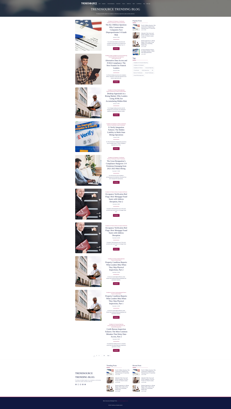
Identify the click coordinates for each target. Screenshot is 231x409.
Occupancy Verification (122, 191)
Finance (116, 191)
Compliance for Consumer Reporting (120, 55)
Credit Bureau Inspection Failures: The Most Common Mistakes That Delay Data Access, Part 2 (116, 333)
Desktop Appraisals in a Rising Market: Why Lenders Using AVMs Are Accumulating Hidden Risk (116, 97)
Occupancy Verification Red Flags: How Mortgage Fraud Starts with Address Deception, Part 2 (116, 198)
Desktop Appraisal (120, 90)
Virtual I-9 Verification (121, 22)
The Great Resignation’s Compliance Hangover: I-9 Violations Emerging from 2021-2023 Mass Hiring (116, 165)
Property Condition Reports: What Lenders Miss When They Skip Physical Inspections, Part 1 (116, 300)
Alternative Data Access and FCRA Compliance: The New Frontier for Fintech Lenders (116, 64)
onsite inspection (120, 56)
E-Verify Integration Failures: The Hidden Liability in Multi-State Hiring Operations (116, 131)
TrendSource (113, 405)
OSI (120, 58)
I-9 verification (121, 21)
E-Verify (118, 123)
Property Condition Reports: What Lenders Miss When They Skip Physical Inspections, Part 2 (116, 266)
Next (109, 355)
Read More (117, 49)
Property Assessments (111, 91)
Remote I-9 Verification (111, 22)
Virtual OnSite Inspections (116, 326)
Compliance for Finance (112, 90)
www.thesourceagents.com (122, 400)
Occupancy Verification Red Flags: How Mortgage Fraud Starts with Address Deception (116, 231)
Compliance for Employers (113, 21)
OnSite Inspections (115, 58)
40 (104, 355)
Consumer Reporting (113, 56)
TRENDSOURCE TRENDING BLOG (115, 9)
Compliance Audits (109, 55)
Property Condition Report (121, 91)
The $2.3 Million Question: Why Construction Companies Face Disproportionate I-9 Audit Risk (116, 30)
